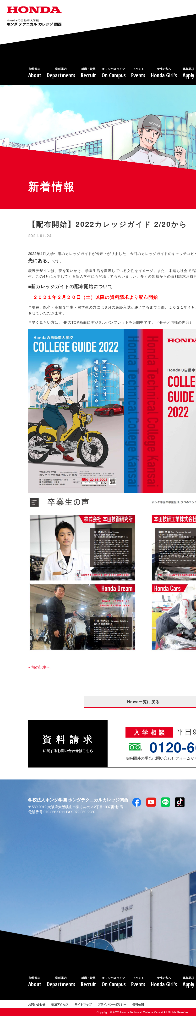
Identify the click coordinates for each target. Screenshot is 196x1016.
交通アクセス (60, 1004)
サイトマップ (83, 1004)
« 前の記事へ (39, 667)
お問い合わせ (36, 1004)
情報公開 (138, 1004)
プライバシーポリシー (112, 1004)
